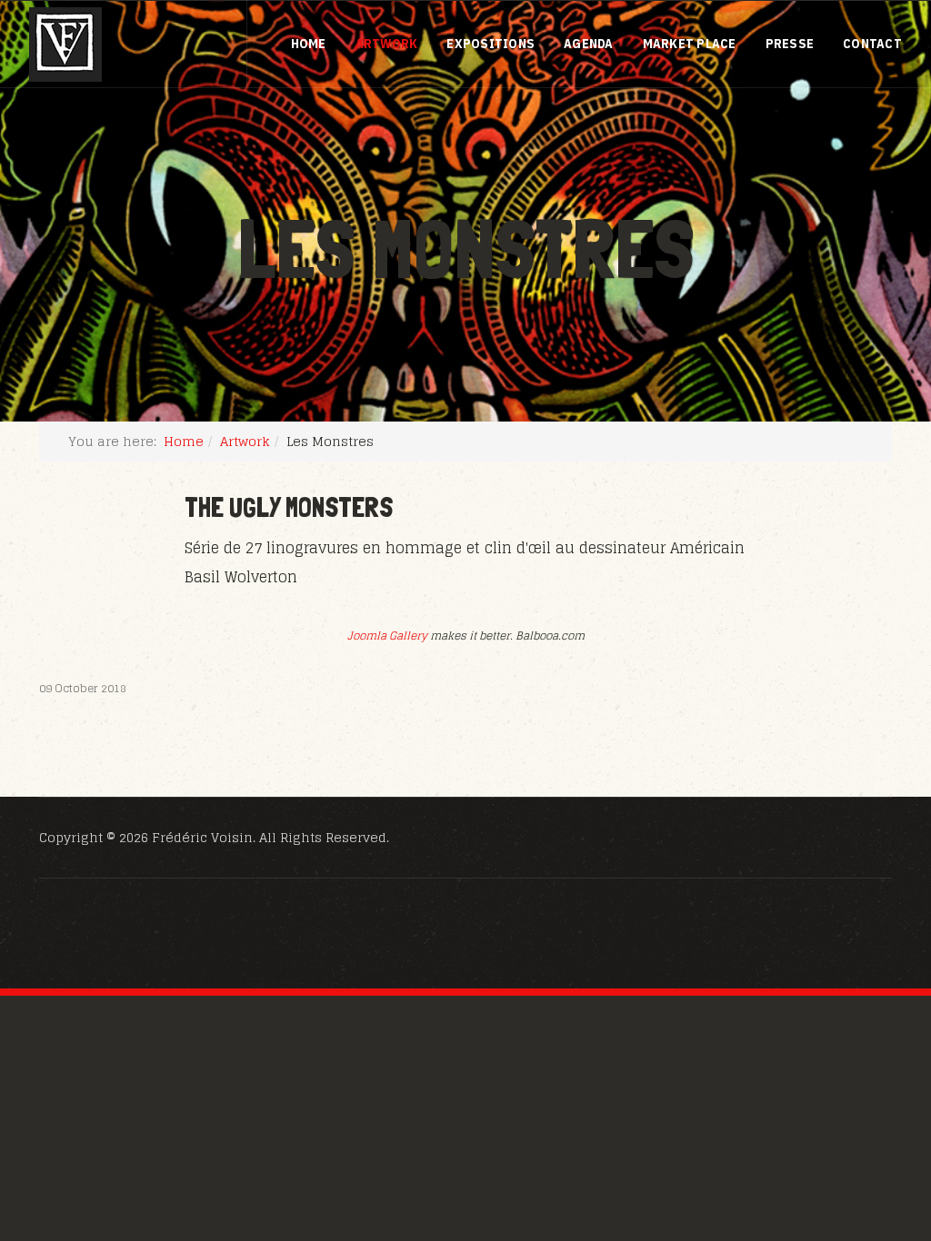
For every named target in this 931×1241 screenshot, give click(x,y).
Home (308, 43)
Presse (790, 43)
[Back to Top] (873, 1128)
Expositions (490, 43)
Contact (872, 43)
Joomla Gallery (387, 635)
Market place (689, 43)
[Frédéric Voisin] (65, 44)
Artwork (386, 43)
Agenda (589, 43)
